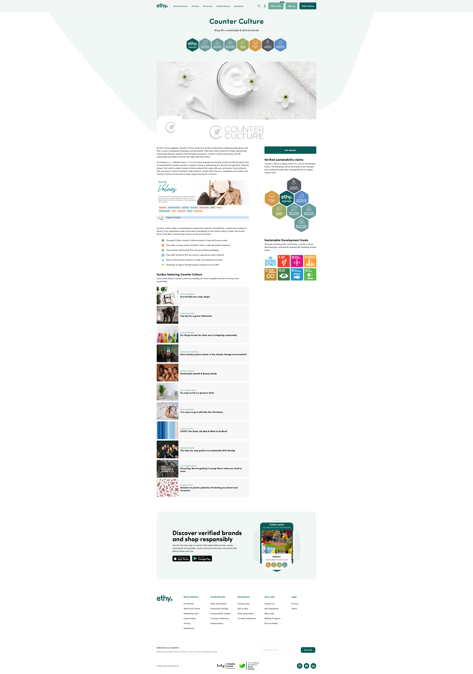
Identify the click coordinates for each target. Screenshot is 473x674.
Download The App (219, 608)
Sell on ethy (242, 608)
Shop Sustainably (219, 603)
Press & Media (271, 623)
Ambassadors (217, 623)
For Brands (189, 603)
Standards (238, 6)
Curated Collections (220, 618)
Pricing (187, 623)
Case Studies (190, 618)
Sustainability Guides (220, 613)
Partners (195, 6)
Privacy (294, 603)
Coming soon (243, 603)
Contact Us (269, 603)
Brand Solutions (181, 6)
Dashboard (189, 628)
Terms (294, 608)
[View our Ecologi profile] (226, 666)
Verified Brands (223, 6)
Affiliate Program (272, 618)
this (170, 162)
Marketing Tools (191, 613)
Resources (207, 6)
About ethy (269, 613)
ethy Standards (271, 608)
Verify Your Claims (192, 608)
